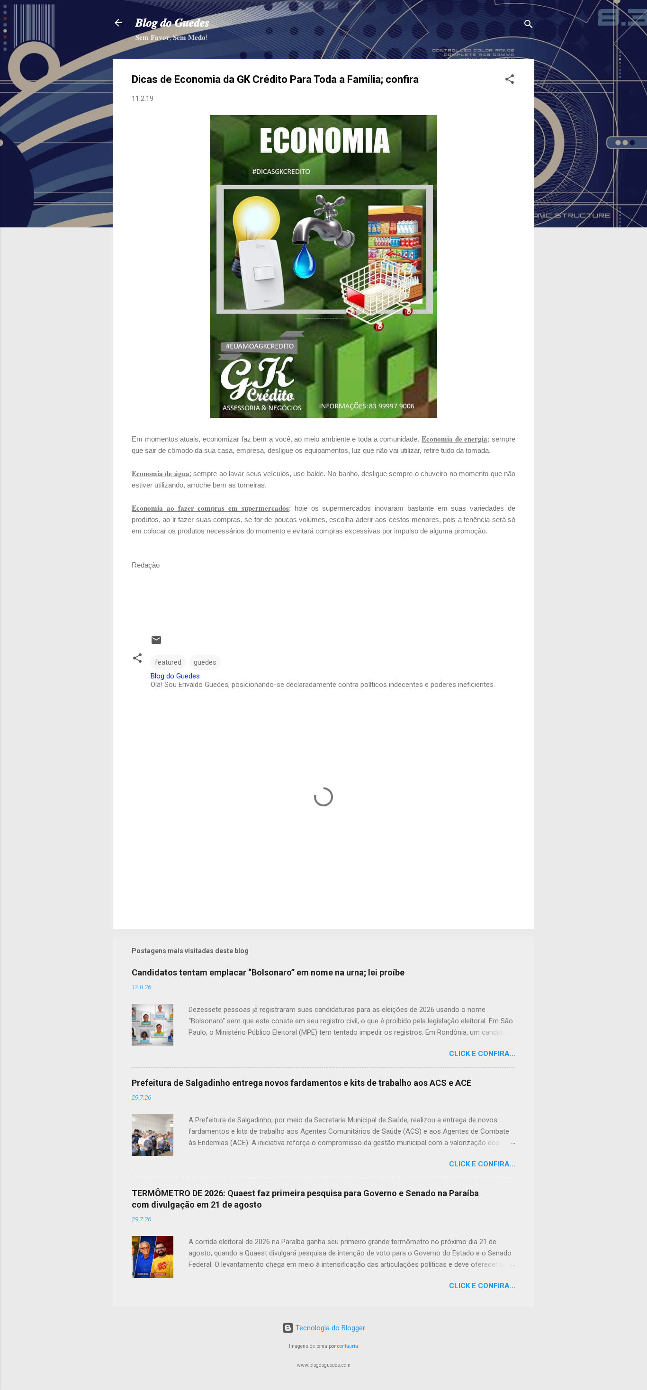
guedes (205, 662)
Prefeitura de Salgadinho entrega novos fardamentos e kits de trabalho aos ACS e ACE (301, 1083)
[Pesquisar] (528, 25)
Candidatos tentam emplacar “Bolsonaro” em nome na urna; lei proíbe (268, 972)
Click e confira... (482, 1053)
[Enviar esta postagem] (156, 643)
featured (168, 662)
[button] (509, 80)
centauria (347, 1346)
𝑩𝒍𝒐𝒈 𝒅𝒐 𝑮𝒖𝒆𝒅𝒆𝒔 (172, 22)
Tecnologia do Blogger (329, 1328)
